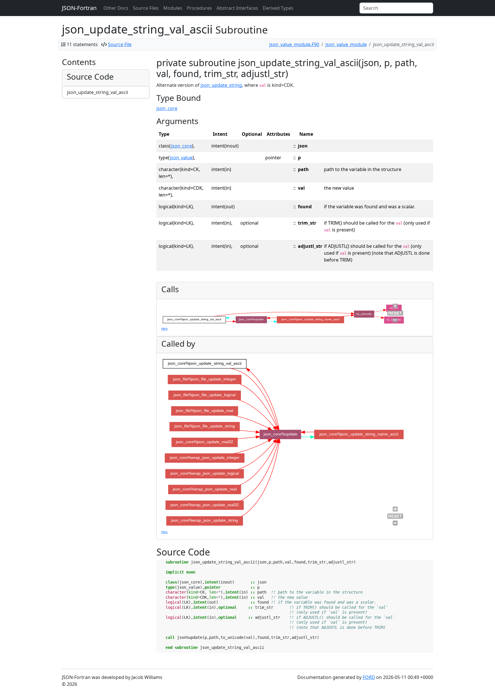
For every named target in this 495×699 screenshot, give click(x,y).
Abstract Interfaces (237, 8)
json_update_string (221, 85)
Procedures (199, 8)
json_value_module (346, 44)
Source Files (146, 8)
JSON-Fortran (79, 8)
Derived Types (278, 8)
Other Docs (115, 8)
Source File (119, 44)
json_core (166, 108)
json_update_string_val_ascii (97, 92)
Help (164, 329)
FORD (369, 677)
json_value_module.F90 (294, 44)
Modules (172, 8)
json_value (181, 157)
